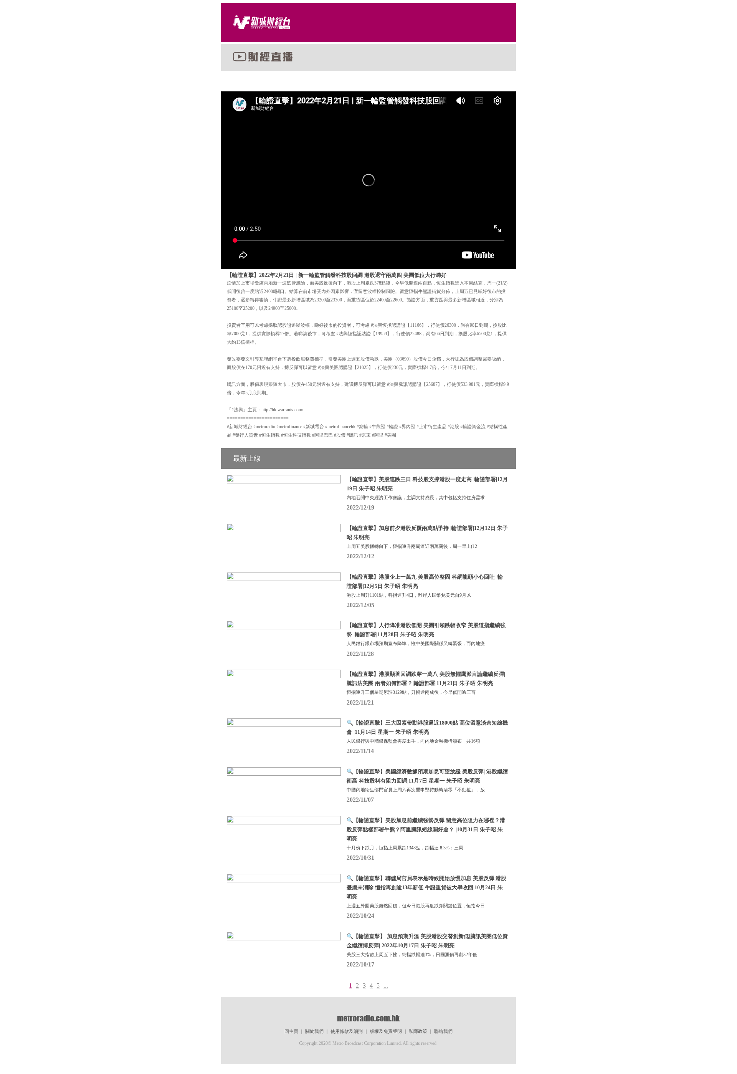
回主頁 (291, 1031)
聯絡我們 (443, 1031)
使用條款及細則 (346, 1031)
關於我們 (314, 1031)
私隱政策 (418, 1031)
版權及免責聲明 (386, 1031)
